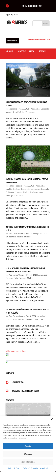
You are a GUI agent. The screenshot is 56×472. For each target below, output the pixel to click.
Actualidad (35, 109)
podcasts (42, 51)
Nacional (19, 195)
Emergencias (11, 237)
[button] (51, 419)
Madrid (8, 112)
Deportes (22, 278)
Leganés (19, 192)
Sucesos (27, 237)
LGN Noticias (21, 51)
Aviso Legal (44, 468)
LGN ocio (31, 51)
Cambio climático (13, 189)
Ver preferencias (28, 462)
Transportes (30, 112)
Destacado (45, 109)
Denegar (28, 454)
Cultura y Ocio (12, 278)
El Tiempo (10, 192)
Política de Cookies (14, 468)
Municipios (10, 195)
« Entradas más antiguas (16, 351)
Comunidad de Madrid (30, 189)
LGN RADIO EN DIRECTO (31, 6)
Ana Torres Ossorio (17, 234)
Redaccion (13, 109)
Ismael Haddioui (15, 186)
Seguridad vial (18, 112)
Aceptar (28, 446)
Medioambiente (36, 192)
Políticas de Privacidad (30, 468)
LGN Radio (9, 51)
